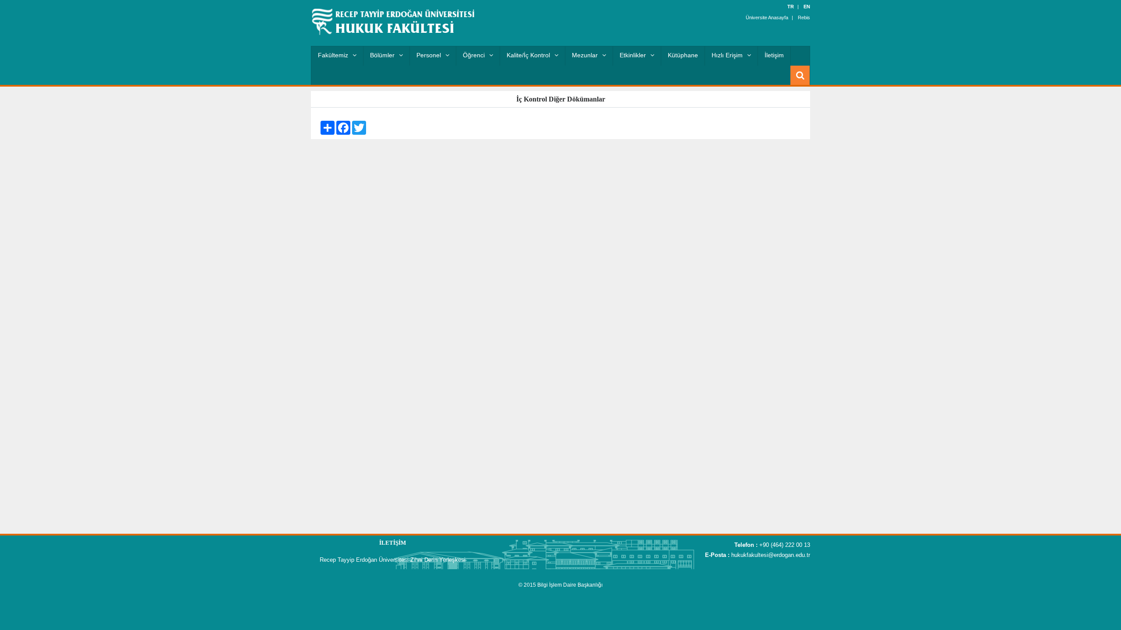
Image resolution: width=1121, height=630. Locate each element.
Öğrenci (474, 55)
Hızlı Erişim (727, 55)
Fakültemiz (333, 55)
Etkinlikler (633, 55)
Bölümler (382, 55)
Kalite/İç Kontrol (528, 55)
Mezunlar (585, 55)
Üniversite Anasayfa (767, 17)
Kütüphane (683, 55)
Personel (428, 55)
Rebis (804, 17)
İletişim (774, 55)
